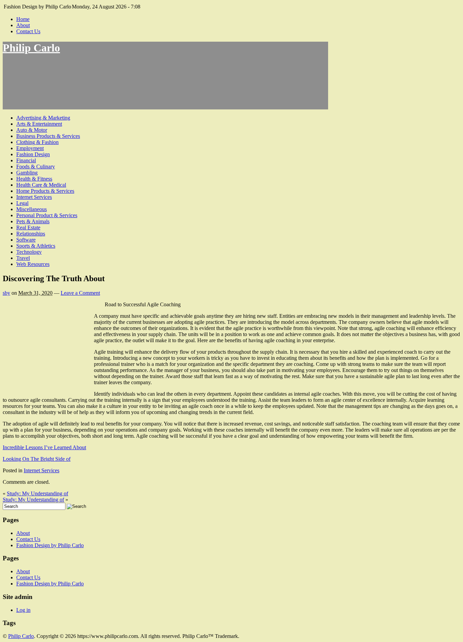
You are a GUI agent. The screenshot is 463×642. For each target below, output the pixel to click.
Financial (26, 160)
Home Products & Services (45, 191)
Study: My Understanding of (37, 493)
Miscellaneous (31, 209)
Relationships (30, 233)
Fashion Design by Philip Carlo (50, 545)
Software (26, 240)
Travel (23, 258)
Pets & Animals (32, 221)
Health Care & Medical (41, 185)
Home (22, 19)
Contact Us (28, 31)
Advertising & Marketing (43, 118)
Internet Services (34, 197)
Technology (29, 252)
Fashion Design (33, 154)
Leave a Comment (80, 293)
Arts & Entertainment (39, 124)
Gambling (27, 172)
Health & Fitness (34, 179)
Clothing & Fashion (37, 142)
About (23, 25)
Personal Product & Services (46, 215)
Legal (22, 203)
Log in (23, 610)
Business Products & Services (48, 136)
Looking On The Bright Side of (37, 459)
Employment (30, 148)
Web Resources (32, 264)
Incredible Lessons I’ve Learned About (44, 447)
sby (6, 293)
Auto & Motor (31, 130)
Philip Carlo (31, 48)
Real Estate (28, 227)
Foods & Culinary (35, 166)
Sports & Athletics (35, 246)
